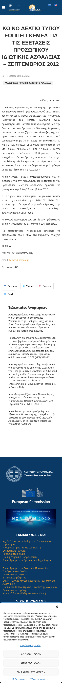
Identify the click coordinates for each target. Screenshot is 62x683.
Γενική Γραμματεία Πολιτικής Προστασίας (25, 568)
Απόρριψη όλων (31, 663)
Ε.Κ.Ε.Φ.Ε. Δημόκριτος (14, 577)
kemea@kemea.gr (19, 260)
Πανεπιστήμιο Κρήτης (14, 590)
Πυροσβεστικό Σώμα (13, 553)
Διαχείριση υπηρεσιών (30, 645)
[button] (57, 606)
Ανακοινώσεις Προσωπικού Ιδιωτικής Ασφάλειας (28, 83)
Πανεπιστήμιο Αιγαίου (14, 574)
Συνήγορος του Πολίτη (14, 571)
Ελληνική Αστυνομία (13, 550)
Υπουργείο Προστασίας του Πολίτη (21, 547)
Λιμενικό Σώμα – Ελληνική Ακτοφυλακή (24, 593)
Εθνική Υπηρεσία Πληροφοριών (19, 557)
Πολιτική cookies (20, 679)
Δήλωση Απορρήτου (39, 679)
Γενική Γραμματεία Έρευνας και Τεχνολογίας (26, 560)
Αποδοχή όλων (31, 654)
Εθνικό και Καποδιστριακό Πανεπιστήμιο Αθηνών (29, 587)
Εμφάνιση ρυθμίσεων (31, 672)
